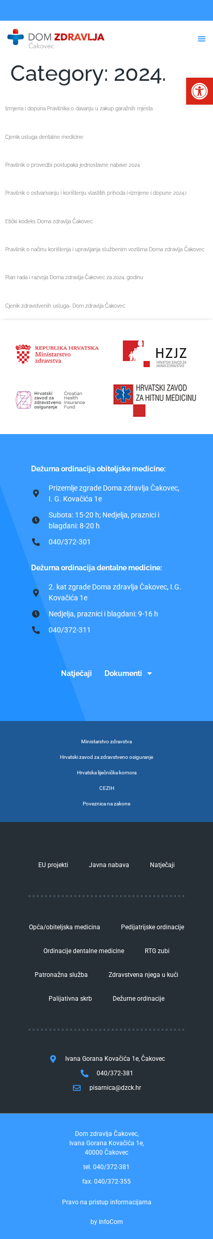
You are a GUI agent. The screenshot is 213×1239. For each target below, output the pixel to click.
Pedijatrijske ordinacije (152, 927)
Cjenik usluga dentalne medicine (44, 137)
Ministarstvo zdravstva (106, 741)
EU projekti (53, 865)
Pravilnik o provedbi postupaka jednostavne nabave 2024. (73, 165)
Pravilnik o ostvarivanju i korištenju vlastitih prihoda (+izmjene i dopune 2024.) (96, 193)
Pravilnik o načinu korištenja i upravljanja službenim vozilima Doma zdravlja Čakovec (104, 249)
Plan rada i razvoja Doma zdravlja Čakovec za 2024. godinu (74, 277)
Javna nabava (109, 865)
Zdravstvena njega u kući (143, 974)
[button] (199, 91)
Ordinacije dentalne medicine (83, 951)
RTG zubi (157, 951)
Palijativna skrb (70, 998)
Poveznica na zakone (106, 803)
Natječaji (76, 673)
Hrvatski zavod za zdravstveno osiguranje (106, 757)
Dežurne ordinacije (138, 998)
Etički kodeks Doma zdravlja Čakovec (49, 221)
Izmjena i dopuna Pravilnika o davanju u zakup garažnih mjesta (79, 108)
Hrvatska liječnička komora (106, 772)
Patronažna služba (61, 974)
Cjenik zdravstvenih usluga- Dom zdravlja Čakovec (65, 306)
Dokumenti (123, 673)
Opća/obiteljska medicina (64, 927)
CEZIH (106, 788)
